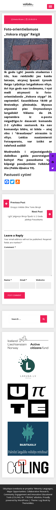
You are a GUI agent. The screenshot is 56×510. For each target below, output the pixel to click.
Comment (10, 247)
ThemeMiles (28, 503)
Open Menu (50, 6)
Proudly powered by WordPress (28, 498)
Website (40, 280)
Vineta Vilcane (18, 19)
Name (8, 280)
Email (23, 280)
